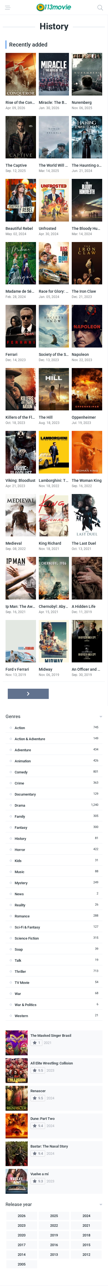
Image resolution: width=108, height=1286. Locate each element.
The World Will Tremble (59, 165)
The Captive (16, 165)
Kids (18, 861)
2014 (21, 1254)
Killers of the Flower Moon (29, 417)
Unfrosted (47, 228)
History (20, 839)
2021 (86, 1225)
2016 (54, 1245)
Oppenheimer (84, 417)
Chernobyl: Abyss (54, 606)
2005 (21, 1264)
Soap (19, 949)
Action (20, 728)
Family (20, 816)
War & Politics (26, 1005)
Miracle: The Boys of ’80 (60, 102)
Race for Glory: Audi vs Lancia (65, 291)
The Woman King (87, 480)
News (19, 894)
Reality (20, 905)
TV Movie (22, 983)
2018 (86, 1235)
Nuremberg (82, 102)
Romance (22, 916)
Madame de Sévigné (23, 291)
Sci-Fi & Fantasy (27, 927)
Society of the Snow (56, 354)
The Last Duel (84, 543)
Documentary (25, 794)
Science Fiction (27, 938)
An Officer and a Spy (89, 669)
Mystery (21, 883)
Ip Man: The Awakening (26, 606)
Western (21, 1016)
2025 (54, 1216)
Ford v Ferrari (17, 669)
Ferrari (11, 354)
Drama (20, 805)
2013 (54, 1254)
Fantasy (21, 827)
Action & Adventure (30, 739)
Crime (19, 783)
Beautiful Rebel (19, 228)
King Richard (50, 543)
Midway (45, 669)
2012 (86, 1254)
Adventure (23, 750)
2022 (54, 1225)
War (18, 994)
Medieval (14, 543)
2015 (86, 1245)
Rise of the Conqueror (25, 102)
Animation (23, 761)
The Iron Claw (84, 291)
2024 (86, 1216)
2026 (21, 1216)
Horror (20, 850)
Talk (18, 960)
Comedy (21, 772)
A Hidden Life (84, 606)
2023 (21, 1225)
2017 (21, 1245)
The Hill (46, 417)
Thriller (20, 971)
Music (19, 872)
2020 (21, 1235)
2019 (54, 1235)
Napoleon (80, 354)
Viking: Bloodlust (20, 480)
